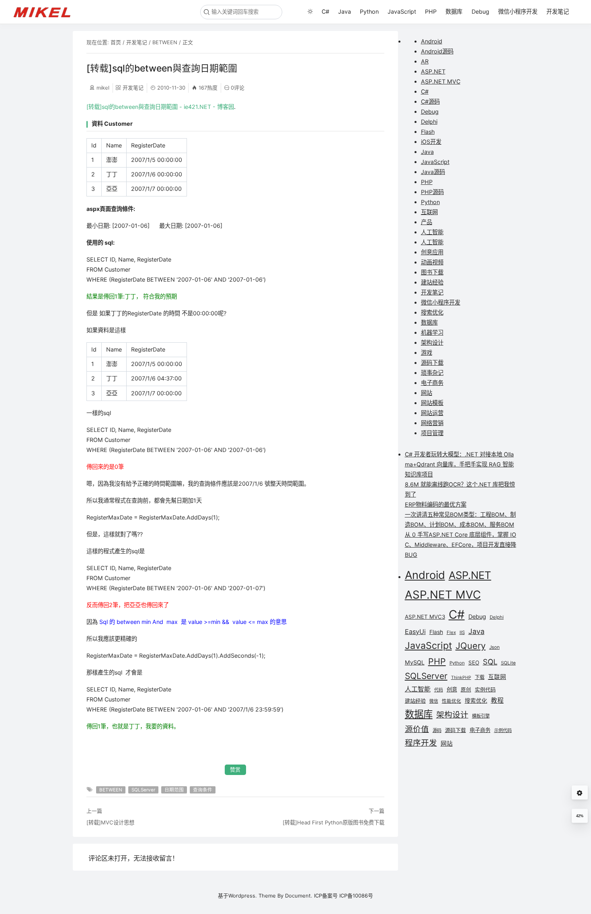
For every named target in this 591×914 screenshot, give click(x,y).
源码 (437, 730)
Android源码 (437, 51)
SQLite (508, 663)
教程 (497, 700)
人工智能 (432, 232)
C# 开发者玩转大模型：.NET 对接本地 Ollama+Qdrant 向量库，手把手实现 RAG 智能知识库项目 (459, 464)
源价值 (417, 729)
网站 (426, 392)
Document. (298, 895)
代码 (438, 690)
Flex (451, 632)
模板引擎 (481, 716)
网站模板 (432, 402)
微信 (433, 701)
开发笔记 (557, 11)
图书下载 (432, 272)
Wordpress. (242, 895)
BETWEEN (164, 42)
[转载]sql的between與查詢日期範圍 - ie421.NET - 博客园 (160, 106)
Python (369, 11)
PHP (431, 11)
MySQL (415, 662)
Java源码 (433, 171)
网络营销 (432, 422)
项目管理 (432, 432)
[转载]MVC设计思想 (110, 822)
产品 (426, 222)
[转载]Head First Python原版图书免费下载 (333, 822)
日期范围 (174, 790)
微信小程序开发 (518, 11)
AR (425, 61)
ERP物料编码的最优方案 (435, 504)
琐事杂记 (432, 372)
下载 (479, 677)
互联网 (429, 212)
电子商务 (432, 382)
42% (579, 816)
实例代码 (485, 689)
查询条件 (202, 790)
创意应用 (432, 252)
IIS (462, 632)
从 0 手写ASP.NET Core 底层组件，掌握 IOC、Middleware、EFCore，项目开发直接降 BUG (460, 544)
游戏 (426, 352)
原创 (466, 690)
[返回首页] (46, 11)
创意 (452, 689)
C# (325, 11)
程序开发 (421, 743)
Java (344, 11)
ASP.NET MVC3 (425, 616)
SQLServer (143, 790)
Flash (428, 131)
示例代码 (503, 730)
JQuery (471, 645)
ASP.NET (433, 71)
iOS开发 (431, 141)
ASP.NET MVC (440, 81)
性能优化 (451, 701)
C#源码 (430, 101)
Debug (480, 11)
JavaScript (402, 11)
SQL (490, 661)
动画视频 (432, 262)
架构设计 (432, 342)
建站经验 (432, 282)
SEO (473, 662)
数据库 (453, 11)
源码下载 (432, 362)
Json (494, 647)
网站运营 (432, 412)
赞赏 (235, 770)
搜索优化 (432, 312)
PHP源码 (432, 191)
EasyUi (415, 632)
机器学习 (432, 332)
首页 (116, 42)
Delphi (429, 121)
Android (431, 41)
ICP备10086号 (356, 895)
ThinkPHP (461, 677)
